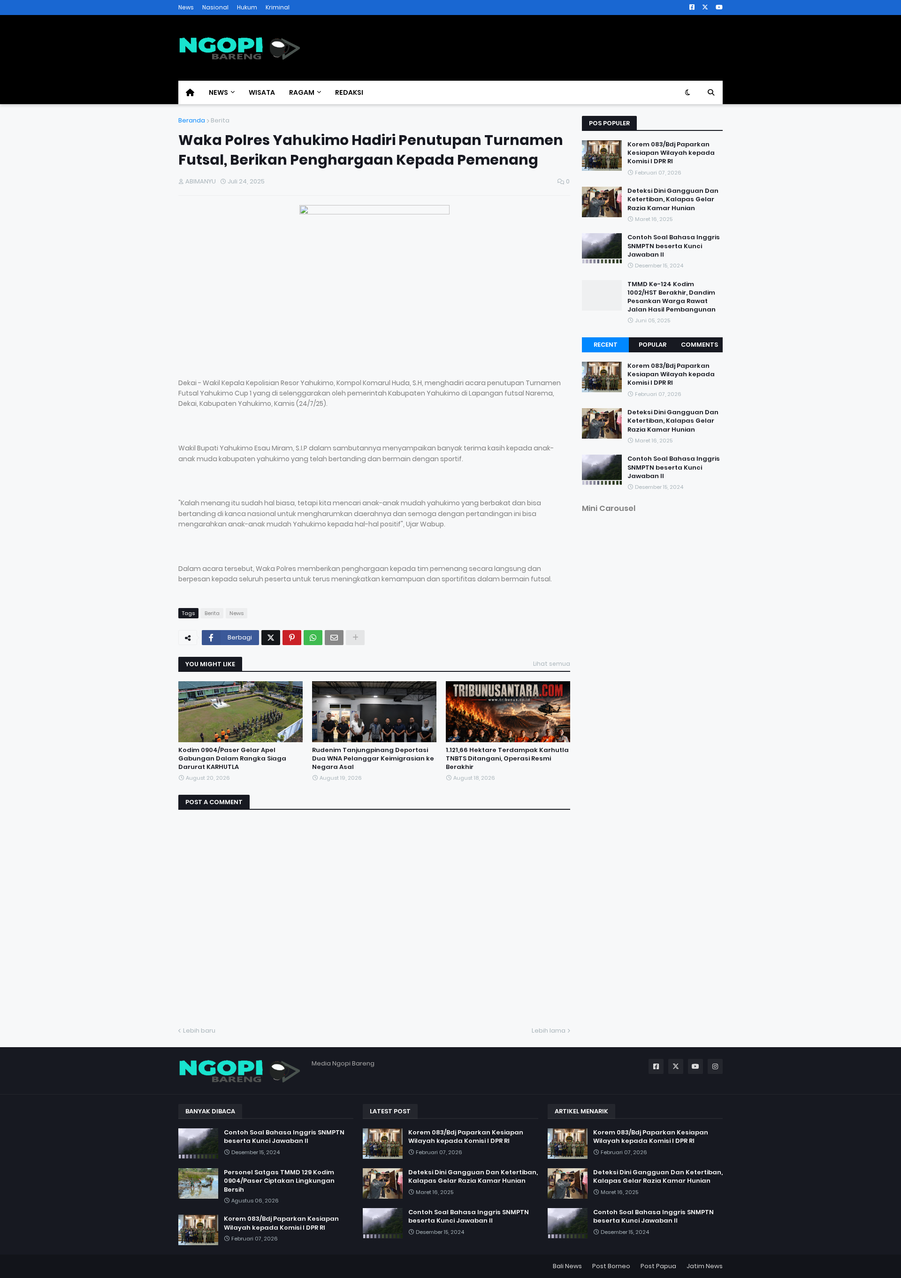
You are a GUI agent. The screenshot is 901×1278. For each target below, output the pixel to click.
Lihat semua (551, 664)
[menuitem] (190, 92)
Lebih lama (548, 1030)
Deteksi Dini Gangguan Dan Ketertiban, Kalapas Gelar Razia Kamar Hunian (672, 199)
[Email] (334, 637)
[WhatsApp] (313, 637)
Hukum (247, 7)
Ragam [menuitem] (301, 92)
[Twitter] (270, 637)
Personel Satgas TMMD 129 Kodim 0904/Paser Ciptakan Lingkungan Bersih (279, 1181)
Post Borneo (611, 1266)
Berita (220, 120)
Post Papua (658, 1266)
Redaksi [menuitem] (349, 92)
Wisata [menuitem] (262, 92)
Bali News (567, 1266)
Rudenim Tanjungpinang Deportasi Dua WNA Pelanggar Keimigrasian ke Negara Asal (373, 758)
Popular (652, 344)
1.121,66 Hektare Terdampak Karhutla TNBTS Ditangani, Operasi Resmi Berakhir (507, 758)
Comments (699, 344)
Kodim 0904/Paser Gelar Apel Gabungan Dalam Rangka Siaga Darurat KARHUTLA (232, 758)
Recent (606, 344)
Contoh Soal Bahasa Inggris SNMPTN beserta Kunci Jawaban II (673, 246)
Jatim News (705, 1266)
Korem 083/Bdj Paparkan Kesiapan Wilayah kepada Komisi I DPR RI (671, 153)
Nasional (215, 7)
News (186, 7)
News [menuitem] (218, 92)
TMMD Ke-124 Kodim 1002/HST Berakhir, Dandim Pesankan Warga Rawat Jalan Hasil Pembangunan (671, 297)
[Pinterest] (292, 637)
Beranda (191, 120)
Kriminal (278, 7)
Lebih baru (199, 1030)
